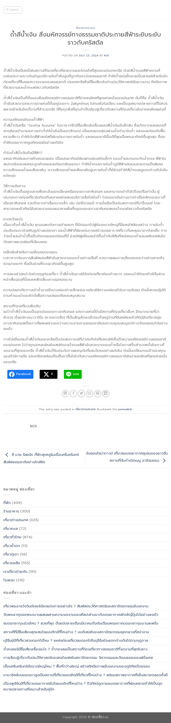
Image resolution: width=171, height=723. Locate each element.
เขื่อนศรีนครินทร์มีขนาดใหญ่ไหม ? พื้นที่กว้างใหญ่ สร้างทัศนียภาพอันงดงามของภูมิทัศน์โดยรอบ (76, 666)
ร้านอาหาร (11, 511)
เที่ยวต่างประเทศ (85, 28)
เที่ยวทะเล (10, 528)
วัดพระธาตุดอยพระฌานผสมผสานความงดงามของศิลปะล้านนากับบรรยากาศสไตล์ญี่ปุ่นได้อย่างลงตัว (80, 614)
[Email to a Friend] (89, 393)
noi (106, 55)
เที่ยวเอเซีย (11, 563)
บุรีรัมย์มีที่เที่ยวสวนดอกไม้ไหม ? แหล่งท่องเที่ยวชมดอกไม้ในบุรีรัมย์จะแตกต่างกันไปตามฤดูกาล (75, 640)
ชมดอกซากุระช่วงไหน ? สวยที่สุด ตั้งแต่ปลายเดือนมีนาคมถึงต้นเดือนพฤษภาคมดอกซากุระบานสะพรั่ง (80, 623)
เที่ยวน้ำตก (11, 546)
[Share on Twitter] (81, 393)
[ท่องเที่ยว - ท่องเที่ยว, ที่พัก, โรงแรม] (85, 10)
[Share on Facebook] (73, 393)
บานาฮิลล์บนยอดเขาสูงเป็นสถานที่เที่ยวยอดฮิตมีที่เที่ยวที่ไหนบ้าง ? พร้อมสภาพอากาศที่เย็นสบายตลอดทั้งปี (85, 675)
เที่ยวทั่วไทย (12, 537)
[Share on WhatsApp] (65, 393)
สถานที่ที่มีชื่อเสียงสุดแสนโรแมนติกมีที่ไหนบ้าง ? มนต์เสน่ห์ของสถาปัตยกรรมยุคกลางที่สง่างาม (76, 632)
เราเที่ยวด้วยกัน (15, 571)
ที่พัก (7, 503)
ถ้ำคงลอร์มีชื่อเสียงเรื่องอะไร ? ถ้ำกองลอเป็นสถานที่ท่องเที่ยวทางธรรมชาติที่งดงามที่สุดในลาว (75, 649)
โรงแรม (9, 580)
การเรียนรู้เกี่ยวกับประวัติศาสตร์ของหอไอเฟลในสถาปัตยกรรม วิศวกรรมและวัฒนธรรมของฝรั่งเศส (78, 657)
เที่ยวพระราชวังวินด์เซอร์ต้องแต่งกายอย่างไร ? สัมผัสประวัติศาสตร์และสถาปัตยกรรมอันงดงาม (76, 606)
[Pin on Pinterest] (97, 393)
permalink (125, 409)
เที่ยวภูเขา (11, 554)
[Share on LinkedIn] (105, 393)
